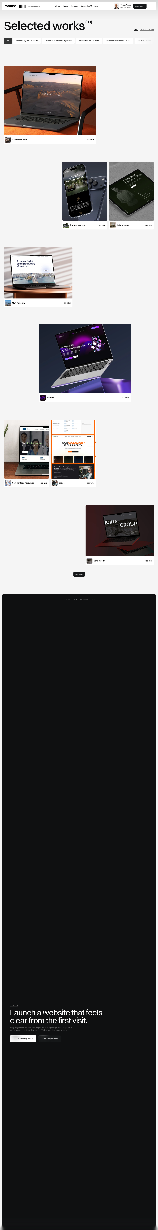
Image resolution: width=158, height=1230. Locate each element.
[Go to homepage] (10, 6)
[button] (74, 6)
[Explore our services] (74, 6)
